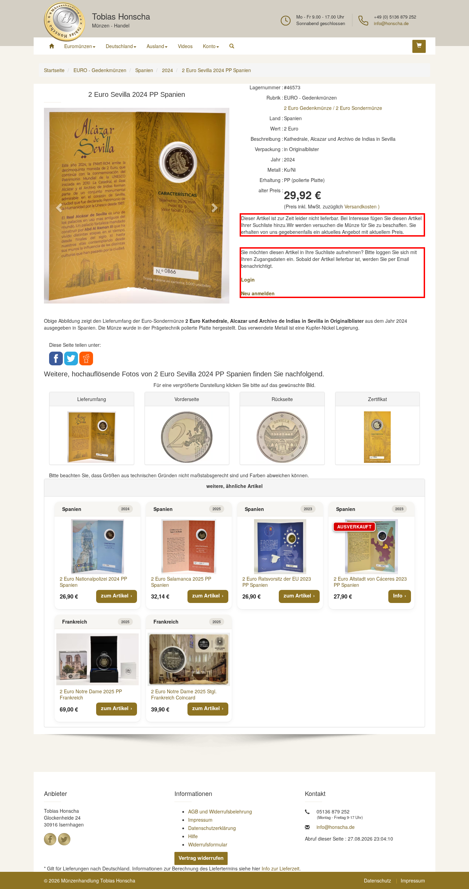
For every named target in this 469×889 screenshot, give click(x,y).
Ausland (155, 46)
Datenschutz (377, 880)
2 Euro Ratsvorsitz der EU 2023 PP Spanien (276, 581)
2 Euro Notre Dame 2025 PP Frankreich (91, 694)
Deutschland (119, 46)
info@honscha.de (391, 23)
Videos (185, 46)
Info (397, 595)
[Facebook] (50, 839)
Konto (209, 46)
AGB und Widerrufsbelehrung (220, 811)
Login (248, 279)
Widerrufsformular (207, 844)
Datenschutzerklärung (212, 827)
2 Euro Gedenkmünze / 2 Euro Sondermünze (333, 107)
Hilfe (193, 836)
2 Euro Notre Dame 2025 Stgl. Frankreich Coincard (184, 694)
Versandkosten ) (362, 206)
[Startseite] (51, 46)
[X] (64, 839)
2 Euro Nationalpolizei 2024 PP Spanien (93, 581)
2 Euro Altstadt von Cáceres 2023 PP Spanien (370, 581)
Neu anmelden (258, 293)
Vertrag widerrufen (201, 858)
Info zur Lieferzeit (280, 868)
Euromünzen (78, 46)
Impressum (200, 819)
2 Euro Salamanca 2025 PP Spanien (181, 581)
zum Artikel (114, 595)
